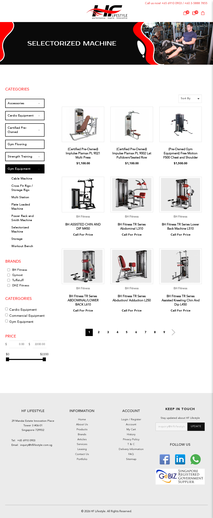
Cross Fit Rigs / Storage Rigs (22, 188)
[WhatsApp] (195, 458)
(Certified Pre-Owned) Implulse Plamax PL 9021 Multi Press (83, 153)
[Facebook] (165, 458)
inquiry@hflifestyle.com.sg (35, 445)
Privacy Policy (131, 439)
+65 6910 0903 (172, 3)
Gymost (17, 275)
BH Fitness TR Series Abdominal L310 (132, 226)
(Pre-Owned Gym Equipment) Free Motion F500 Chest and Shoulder (180, 153)
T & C (131, 444)
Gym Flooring (17, 144)
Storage (17, 239)
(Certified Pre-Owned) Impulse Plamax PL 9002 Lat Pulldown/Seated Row (131, 153)
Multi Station (20, 197)
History (131, 434)
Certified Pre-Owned (17, 130)
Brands (82, 434)
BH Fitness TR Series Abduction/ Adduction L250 (132, 298)
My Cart (131, 429)
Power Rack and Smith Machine (22, 218)
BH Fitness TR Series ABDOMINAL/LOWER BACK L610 (83, 300)
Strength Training (20, 156)
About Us (82, 424)
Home (82, 419)
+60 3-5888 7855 (196, 3)
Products (82, 429)
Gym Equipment (19, 169)
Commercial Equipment (27, 316)
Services (82, 444)
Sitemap (131, 459)
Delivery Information (131, 449)
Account (131, 424)
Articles (82, 439)
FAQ (131, 454)
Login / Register (131, 419)
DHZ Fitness (20, 285)
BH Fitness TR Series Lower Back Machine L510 (180, 226)
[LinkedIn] (180, 458)
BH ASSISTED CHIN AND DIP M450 (83, 226)
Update (196, 426)
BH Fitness (19, 270)
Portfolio (82, 459)
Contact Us (82, 454)
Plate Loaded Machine (20, 207)
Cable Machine (21, 178)
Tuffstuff (17, 280)
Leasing (82, 449)
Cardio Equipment (20, 115)
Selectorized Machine (20, 229)
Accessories (16, 103)
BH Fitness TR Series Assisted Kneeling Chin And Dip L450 (180, 300)
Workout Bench (22, 246)
